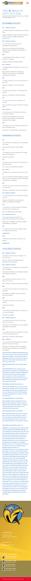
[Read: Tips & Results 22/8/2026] (3, 557)
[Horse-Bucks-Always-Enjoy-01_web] (12, 3)
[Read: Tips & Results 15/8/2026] (3, 561)
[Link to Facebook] (28, 579)
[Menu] (27, 3)
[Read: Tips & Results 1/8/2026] (3, 569)
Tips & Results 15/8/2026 (11, 560)
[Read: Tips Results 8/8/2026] (3, 565)
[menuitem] (27, 3)
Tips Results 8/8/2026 (10, 564)
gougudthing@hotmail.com (8, 545)
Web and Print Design (19, 579)
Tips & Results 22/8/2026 (11, 556)
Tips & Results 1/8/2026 (11, 568)
